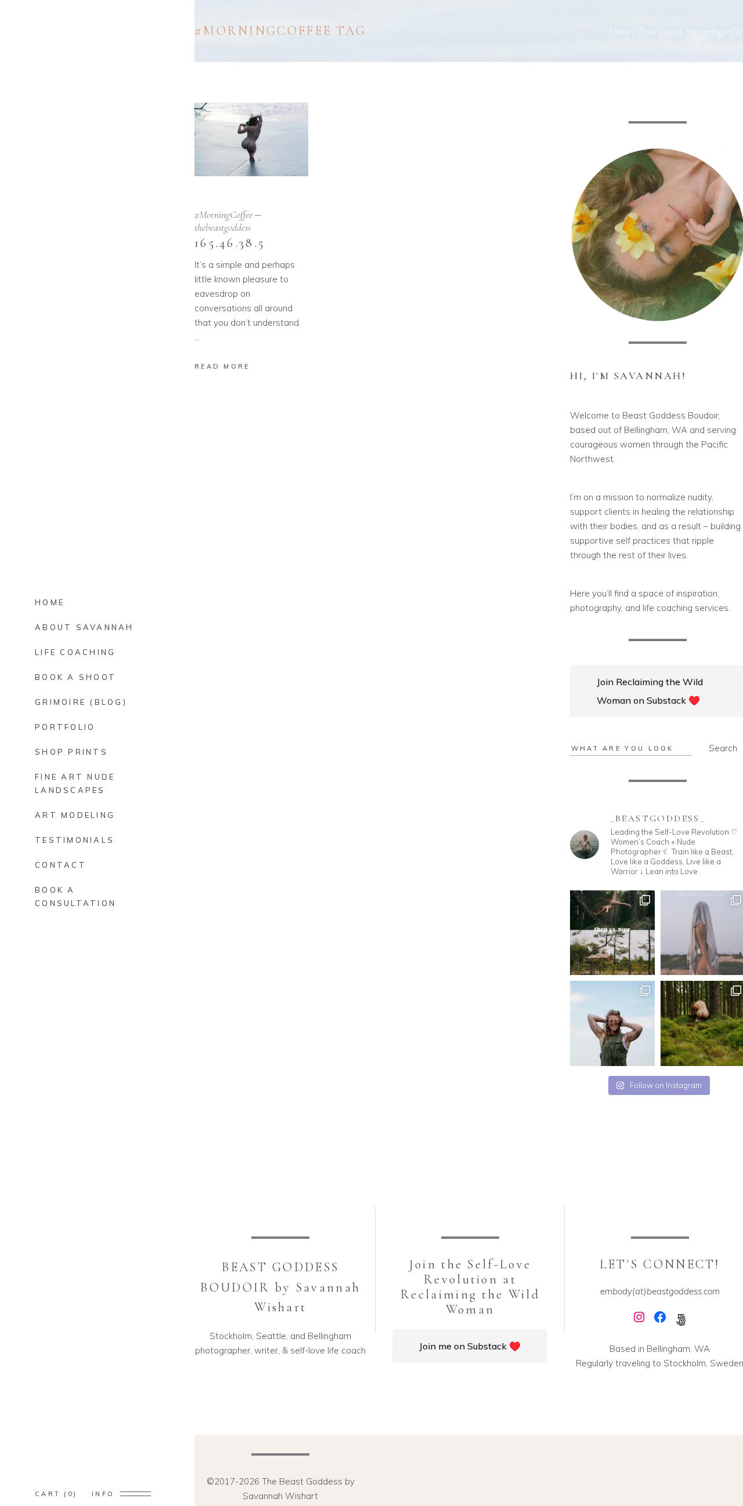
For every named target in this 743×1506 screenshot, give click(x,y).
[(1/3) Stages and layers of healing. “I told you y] (612, 933)
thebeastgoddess (222, 227)
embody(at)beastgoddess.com (660, 1291)
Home (619, 31)
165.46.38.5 (229, 242)
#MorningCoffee (223, 214)
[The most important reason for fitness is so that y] (612, 1023)
